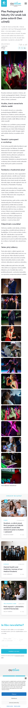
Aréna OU (3, 47)
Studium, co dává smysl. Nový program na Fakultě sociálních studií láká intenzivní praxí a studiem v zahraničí (14, 527)
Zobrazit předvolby (14, 702)
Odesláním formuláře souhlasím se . (12, 656)
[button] (25, 678)
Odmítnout (14, 698)
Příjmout (14, 694)
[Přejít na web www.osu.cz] (4, 3)
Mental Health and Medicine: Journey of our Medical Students (13, 569)
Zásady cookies (10, 706)
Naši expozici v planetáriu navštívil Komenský (14, 608)
